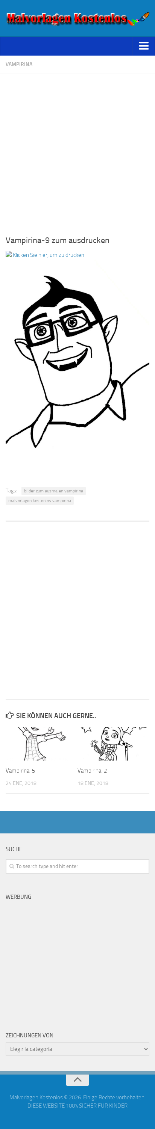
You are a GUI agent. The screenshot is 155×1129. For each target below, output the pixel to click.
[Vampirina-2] (113, 744)
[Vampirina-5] (41, 744)
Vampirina (19, 64)
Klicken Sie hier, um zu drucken (48, 255)
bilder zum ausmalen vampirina (53, 491)
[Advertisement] (77, 151)
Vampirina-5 (20, 770)
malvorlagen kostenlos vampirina (39, 500)
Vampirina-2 (92, 770)
